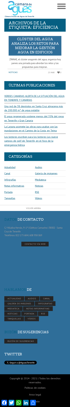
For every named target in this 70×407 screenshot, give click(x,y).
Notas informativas (14, 185)
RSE (37, 192)
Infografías (10, 179)
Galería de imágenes (46, 173)
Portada (8, 192)
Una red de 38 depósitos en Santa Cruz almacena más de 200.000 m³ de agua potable (33, 108)
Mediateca (40, 179)
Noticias (13, 72)
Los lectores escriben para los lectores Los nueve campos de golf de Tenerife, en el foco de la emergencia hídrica (31, 141)
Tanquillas (9, 198)
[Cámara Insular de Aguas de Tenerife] (19, 9)
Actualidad (9, 167)
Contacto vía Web (35, 244)
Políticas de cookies (35, 387)
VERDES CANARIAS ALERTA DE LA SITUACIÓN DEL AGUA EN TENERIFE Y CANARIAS (34, 98)
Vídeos (38, 198)
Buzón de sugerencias (21, 341)
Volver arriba (33, 208)
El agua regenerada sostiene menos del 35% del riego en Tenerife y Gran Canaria (34, 118)
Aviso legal (35, 394)
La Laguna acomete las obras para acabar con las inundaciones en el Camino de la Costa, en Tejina (31, 128)
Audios (38, 167)
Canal (7, 173)
